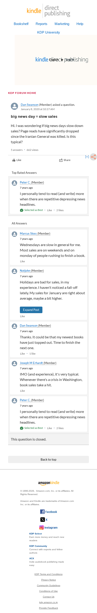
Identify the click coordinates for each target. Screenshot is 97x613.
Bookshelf (21, 24)
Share (67, 160)
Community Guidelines (48, 585)
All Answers (19, 223)
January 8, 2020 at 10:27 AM (38, 109)
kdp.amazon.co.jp (48, 602)
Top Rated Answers (24, 172)
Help (79, 24)
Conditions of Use (48, 591)
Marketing (62, 24)
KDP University (48, 32)
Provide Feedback (48, 608)
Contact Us (48, 596)
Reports (41, 24)
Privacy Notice (48, 580)
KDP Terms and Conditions (48, 574)
